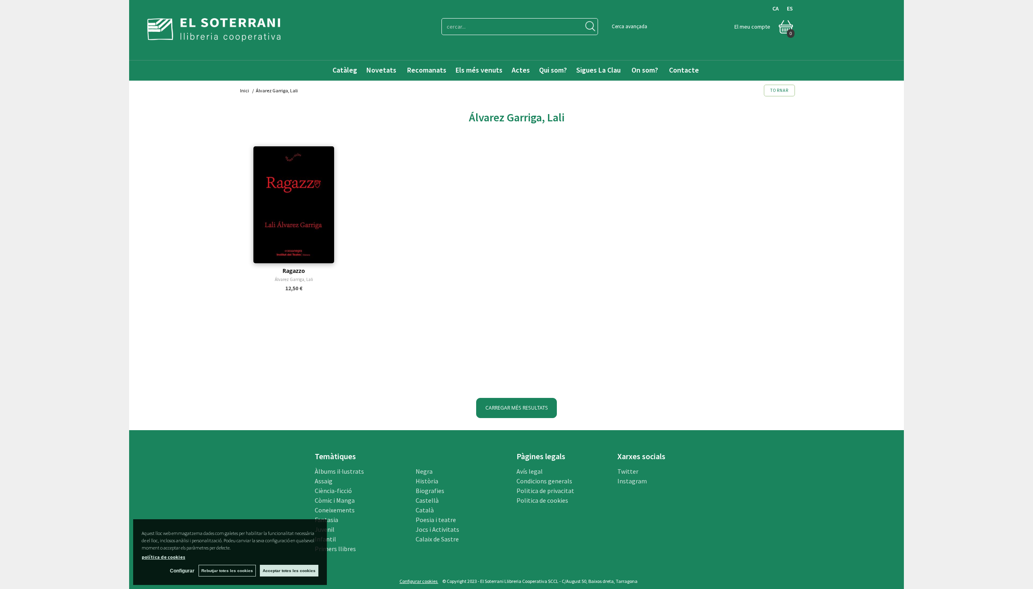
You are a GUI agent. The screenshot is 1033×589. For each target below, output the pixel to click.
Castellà (427, 500)
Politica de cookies (542, 500)
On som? (645, 70)
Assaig (323, 481)
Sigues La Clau (598, 70)
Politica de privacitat (545, 491)
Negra (424, 471)
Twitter (627, 471)
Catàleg (344, 70)
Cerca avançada (629, 26)
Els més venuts (479, 70)
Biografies (430, 491)
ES (790, 8)
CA (775, 8)
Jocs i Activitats (437, 529)
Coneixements (335, 510)
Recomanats (426, 70)
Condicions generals (544, 481)
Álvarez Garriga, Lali (294, 279)
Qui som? (553, 70)
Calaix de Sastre (437, 539)
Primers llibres (335, 549)
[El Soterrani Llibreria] (213, 36)
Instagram (632, 481)
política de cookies (163, 557)
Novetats (382, 70)
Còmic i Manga (335, 500)
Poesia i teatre (436, 520)
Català (425, 510)
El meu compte (752, 26)
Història (427, 481)
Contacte (685, 70)
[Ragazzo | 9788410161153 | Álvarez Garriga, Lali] (294, 204)
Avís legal (529, 471)
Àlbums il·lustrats (339, 471)
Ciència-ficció (333, 491)
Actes (521, 70)
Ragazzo (293, 271)
